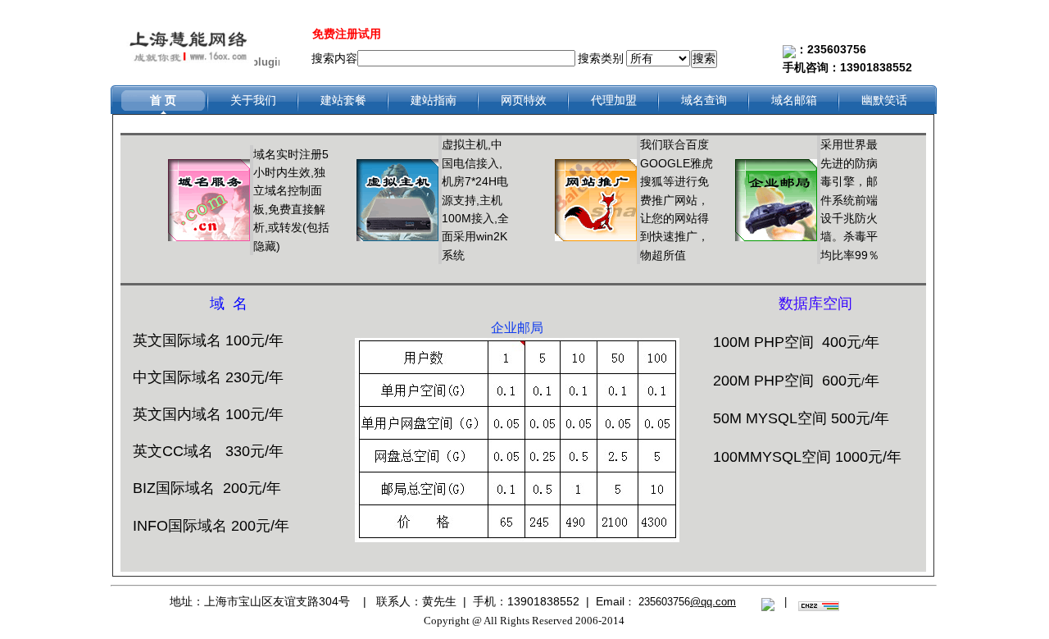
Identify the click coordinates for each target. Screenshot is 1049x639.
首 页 (163, 100)
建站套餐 (343, 100)
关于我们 (253, 100)
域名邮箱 (794, 100)
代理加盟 (614, 100)
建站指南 (433, 100)
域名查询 (704, 100)
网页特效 (524, 100)
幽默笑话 (884, 100)
